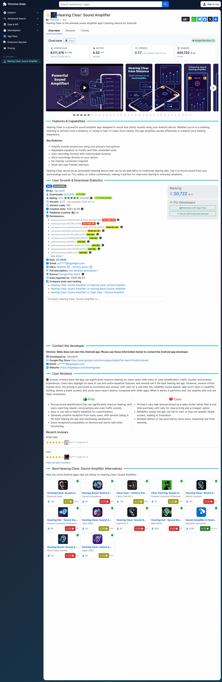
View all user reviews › (59, 462)
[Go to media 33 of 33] (190, 115)
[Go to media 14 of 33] (121, 115)
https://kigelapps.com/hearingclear (80, 367)
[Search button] (165, 4)
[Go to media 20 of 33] (143, 115)
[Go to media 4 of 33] (85, 115)
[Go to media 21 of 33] (146, 115)
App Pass (12, 36)
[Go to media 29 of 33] (175, 115)
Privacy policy (80, 266)
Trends (85, 30)
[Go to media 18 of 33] (136, 115)
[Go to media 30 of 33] (179, 115)
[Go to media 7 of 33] (96, 115)
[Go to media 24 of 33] (157, 115)
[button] (211, 4)
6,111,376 (69, 194)
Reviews (70, 30)
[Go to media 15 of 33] (125, 115)
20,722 (183, 193)
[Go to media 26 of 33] (165, 115)
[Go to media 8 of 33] (99, 115)
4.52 (73, 198)
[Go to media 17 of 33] (132, 115)
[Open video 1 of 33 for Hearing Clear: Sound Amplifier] (84, 87)
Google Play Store (203, 40)
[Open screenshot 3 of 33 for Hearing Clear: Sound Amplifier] (168, 87)
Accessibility (59, 186)
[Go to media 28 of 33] (172, 115)
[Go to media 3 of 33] (81, 115)
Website (62, 266)
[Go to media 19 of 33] (139, 115)
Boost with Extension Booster (194, 213)
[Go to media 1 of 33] (74, 115)
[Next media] (213, 88)
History (11, 57)
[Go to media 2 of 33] (78, 115)
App (65, 19)
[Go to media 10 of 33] (107, 115)
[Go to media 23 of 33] (154, 115)
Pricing (11, 48)
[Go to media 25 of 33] (161, 115)
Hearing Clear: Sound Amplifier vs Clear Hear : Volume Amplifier (87, 292)
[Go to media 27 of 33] (168, 115)
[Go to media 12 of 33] (114, 115)
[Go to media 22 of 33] (150, 115)
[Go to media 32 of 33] (186, 115)
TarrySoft (54, 19)
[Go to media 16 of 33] (128, 115)
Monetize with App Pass (194, 207)
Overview (54, 30)
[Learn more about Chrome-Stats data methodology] (82, 274)
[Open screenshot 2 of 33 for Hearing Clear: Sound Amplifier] (139, 87)
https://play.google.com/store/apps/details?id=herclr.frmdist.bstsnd (109, 360)
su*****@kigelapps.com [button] (71, 263)
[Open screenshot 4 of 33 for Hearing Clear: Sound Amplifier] (197, 87)
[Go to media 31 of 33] (183, 115)
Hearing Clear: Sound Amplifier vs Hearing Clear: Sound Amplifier (88, 285)
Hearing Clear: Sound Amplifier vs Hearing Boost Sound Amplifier (88, 288)
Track (71, 40)
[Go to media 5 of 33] (88, 115)
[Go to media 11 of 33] (110, 115)
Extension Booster (17, 42)
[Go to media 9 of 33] (103, 115)
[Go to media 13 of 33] (117, 115)
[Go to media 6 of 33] (92, 115)
